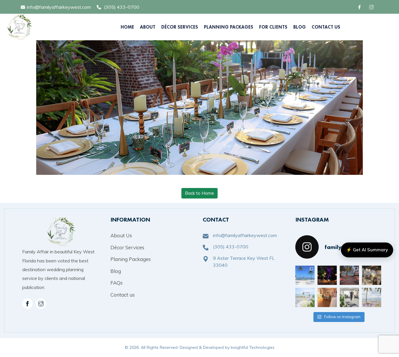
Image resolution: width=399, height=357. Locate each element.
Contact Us (326, 27)
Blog (299, 27)
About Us (121, 235)
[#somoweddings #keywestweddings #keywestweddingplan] (305, 275)
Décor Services (179, 27)
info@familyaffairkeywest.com (59, 7)
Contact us (122, 295)
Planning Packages (228, 27)
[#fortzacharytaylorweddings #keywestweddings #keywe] (327, 275)
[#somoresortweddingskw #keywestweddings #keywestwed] (371, 297)
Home (127, 27)
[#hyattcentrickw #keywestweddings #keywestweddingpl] (349, 297)
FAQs (116, 283)
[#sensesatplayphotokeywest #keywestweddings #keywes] (371, 275)
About (147, 27)
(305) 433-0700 (121, 7)
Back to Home (199, 193)
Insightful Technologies (253, 347)
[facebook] (360, 7)
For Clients (273, 27)
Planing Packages (130, 259)
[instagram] (41, 303)
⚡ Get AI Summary (367, 249)
